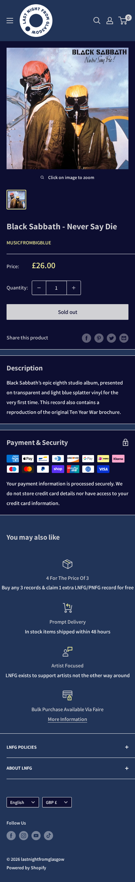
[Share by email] (123, 338)
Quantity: (17, 287)
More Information (67, 719)
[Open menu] (10, 20)
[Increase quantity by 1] (74, 288)
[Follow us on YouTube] (36, 836)
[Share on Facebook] (86, 338)
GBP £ (51, 802)
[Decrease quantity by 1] (39, 288)
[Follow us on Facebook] (11, 836)
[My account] (109, 20)
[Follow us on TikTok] (48, 836)
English (17, 802)
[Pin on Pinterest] (99, 338)
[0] (123, 20)
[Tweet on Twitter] (111, 338)
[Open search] (97, 20)
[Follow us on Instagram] (23, 836)
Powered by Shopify (26, 868)
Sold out (67, 312)
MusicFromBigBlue (29, 242)
